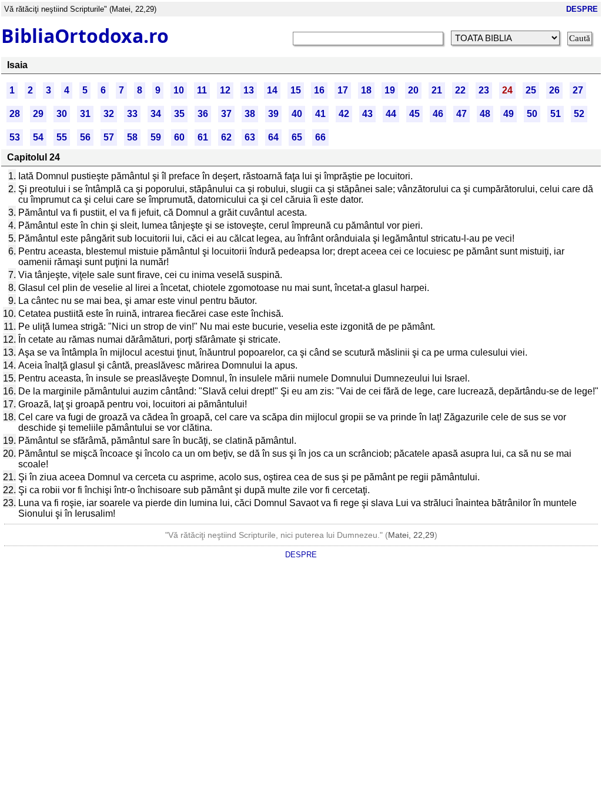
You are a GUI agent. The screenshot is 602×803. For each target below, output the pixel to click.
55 (61, 137)
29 (38, 114)
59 (155, 137)
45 (414, 114)
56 (85, 137)
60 (179, 137)
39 (273, 114)
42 (344, 114)
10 (178, 90)
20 (413, 90)
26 (554, 90)
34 (155, 114)
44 (391, 114)
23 (484, 90)
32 (108, 114)
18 (366, 90)
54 (38, 137)
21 (437, 90)
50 (532, 114)
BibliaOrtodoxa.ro (85, 35)
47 (461, 114)
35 (179, 114)
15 (295, 90)
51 (555, 114)
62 (226, 137)
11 (202, 90)
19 (389, 90)
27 (578, 90)
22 (460, 90)
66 (320, 137)
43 (367, 114)
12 (225, 90)
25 (531, 90)
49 (508, 114)
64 (273, 137)
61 (203, 137)
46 (438, 114)
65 (297, 137)
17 (342, 90)
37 (226, 114)
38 (250, 114)
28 (14, 114)
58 (132, 137)
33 (132, 114)
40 (297, 114)
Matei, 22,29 (411, 535)
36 (203, 114)
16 (319, 90)
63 (250, 137)
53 (14, 137)
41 (320, 114)
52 (579, 114)
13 (248, 90)
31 (85, 114)
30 (61, 114)
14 (272, 90)
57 (108, 137)
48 (485, 114)
